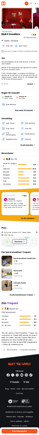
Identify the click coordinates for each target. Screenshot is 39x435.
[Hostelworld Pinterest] (26, 375)
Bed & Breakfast (7, 31)
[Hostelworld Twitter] (12, 375)
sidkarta (26, 421)
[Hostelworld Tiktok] (30, 375)
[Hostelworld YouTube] (21, 375)
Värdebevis (29, 416)
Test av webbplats (16, 421)
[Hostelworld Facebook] (8, 375)
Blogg (7, 389)
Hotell (18, 389)
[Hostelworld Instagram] (17, 375)
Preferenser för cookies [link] (19, 426)
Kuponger (21, 416)
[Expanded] (4, 350)
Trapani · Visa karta (11, 41)
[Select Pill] (26, 3)
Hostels (12, 389)
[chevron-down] (21, 310)
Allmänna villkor (11, 416)
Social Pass (19, 393)
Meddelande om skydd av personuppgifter (19, 412)
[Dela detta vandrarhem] (36, 28)
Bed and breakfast (28, 389)
